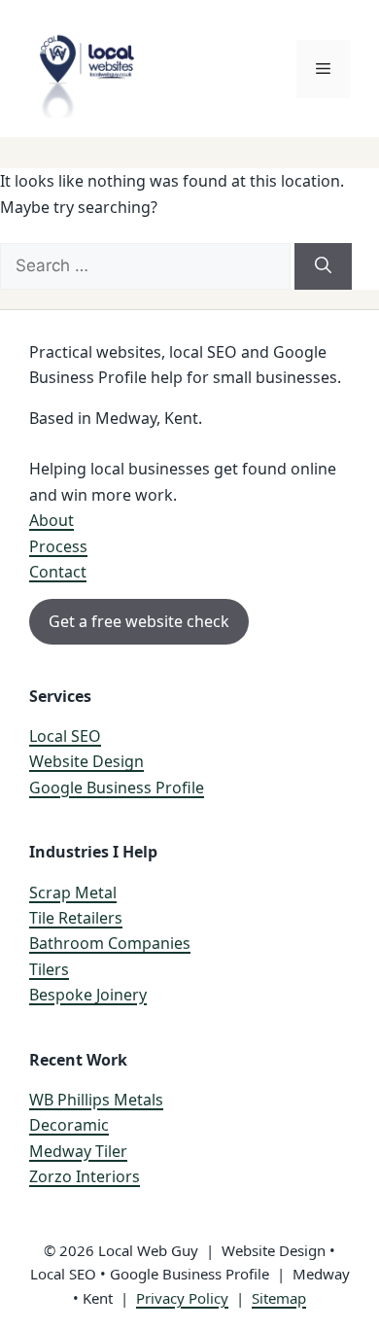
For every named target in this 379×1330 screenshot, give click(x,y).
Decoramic (69, 1125)
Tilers (49, 969)
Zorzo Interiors (84, 1176)
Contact (57, 571)
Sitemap (279, 1298)
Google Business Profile (116, 787)
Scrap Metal (73, 892)
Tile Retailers (75, 917)
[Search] (323, 266)
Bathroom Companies (109, 943)
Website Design (86, 761)
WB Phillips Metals (96, 1099)
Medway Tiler (78, 1151)
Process (58, 546)
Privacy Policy (182, 1298)
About (51, 520)
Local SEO (65, 736)
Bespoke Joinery (88, 994)
